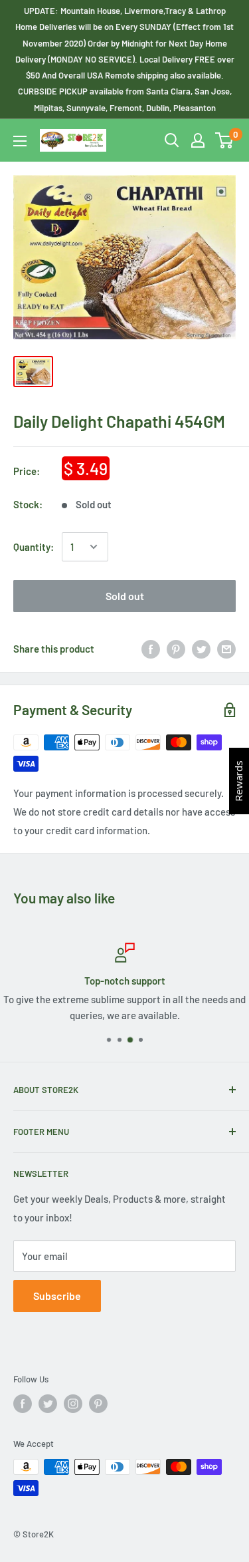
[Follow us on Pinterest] (98, 1403)
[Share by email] (226, 649)
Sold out (125, 595)
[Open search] (172, 140)
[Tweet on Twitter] (201, 649)
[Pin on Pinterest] (176, 649)
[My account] (198, 140)
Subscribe (57, 1295)
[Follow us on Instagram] (73, 1403)
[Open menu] (20, 141)
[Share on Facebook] (150, 649)
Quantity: (33, 547)
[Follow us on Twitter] (48, 1403)
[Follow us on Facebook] (22, 1403)
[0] (224, 140)
